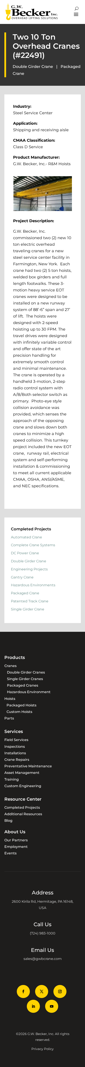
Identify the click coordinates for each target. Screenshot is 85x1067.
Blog (8, 820)
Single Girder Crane (27, 609)
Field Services (16, 740)
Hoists (9, 699)
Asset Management (21, 773)
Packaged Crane (25, 593)
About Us (14, 831)
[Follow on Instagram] (59, 991)
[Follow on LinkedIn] (33, 1006)
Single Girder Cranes (25, 679)
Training (11, 779)
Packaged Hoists (21, 705)
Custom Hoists (19, 712)
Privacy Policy (42, 1049)
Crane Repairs (16, 760)
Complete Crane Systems (33, 545)
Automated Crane (26, 537)
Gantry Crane (22, 577)
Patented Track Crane (29, 601)
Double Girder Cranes (26, 672)
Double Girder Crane (33, 66)
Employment (16, 847)
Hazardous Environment (29, 692)
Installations (15, 753)
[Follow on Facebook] (23, 991)
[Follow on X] (41, 991)
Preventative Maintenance (28, 766)
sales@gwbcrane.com (43, 959)
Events (10, 853)
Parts (9, 718)
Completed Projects (22, 807)
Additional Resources (23, 814)
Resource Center (22, 799)
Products (14, 657)
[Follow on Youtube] (51, 1006)
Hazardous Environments (33, 585)
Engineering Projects (29, 569)
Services (13, 731)
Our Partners (16, 840)
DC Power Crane (25, 553)
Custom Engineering (22, 786)
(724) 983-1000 (42, 933)
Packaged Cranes (22, 685)
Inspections (14, 746)
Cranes (10, 666)
